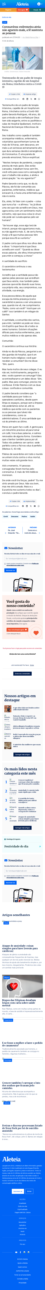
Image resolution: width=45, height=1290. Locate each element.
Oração (35, 10)
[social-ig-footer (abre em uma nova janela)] (29, 1252)
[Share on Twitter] (31, 99)
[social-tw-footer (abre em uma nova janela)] (25, 1252)
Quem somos (22, 1267)
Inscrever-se (10, 570)
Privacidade (22, 1283)
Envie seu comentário (22, 674)
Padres (24, 516)
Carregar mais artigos (22, 754)
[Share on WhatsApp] (39, 99)
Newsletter (22, 1222)
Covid (5, 516)
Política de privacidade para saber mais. (23, 564)
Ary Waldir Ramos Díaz (30, 37)
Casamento (8, 1020)
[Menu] (8, 4)
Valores (6, 1103)
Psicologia (7, 1060)
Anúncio (22, 1234)
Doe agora (21, 10)
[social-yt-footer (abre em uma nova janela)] (16, 1252)
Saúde (32, 516)
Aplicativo (22, 1225)
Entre (32, 665)
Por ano (22, 1244)
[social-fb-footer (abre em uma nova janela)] (20, 1252)
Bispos (6, 978)
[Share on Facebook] (23, 99)
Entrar (29, 1191)
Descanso (14, 516)
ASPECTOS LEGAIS (22, 1271)
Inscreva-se (23, 1228)
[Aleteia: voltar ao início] (22, 4)
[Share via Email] (35, 99)
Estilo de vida (6, 17)
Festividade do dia (16, 846)
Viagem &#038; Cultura (22, 1212)
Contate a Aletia (22, 1279)
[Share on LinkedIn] (27, 99)
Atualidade (22, 1203)
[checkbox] (5, 563)
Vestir (22, 1231)
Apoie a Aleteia (22, 1263)
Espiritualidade (22, 1209)
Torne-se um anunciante (22, 1275)
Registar (8, 10)
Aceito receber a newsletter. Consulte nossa (23, 564)
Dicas (6, 923)
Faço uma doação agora (16, 630)
